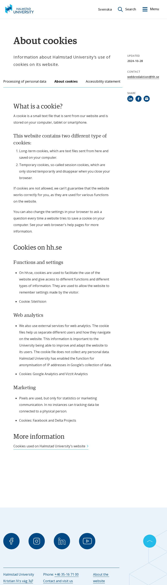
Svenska (105, 9)
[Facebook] (11, 541)
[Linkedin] (62, 541)
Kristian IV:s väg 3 (18, 581)
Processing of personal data (24, 81)
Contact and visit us (58, 581)
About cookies (66, 81)
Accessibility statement (103, 81)
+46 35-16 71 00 (67, 574)
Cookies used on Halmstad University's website (49, 446)
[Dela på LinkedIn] (131, 99)
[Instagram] (37, 541)
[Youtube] (87, 541)
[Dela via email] (147, 99)
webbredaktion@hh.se (143, 77)
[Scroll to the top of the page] (149, 541)
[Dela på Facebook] (139, 99)
